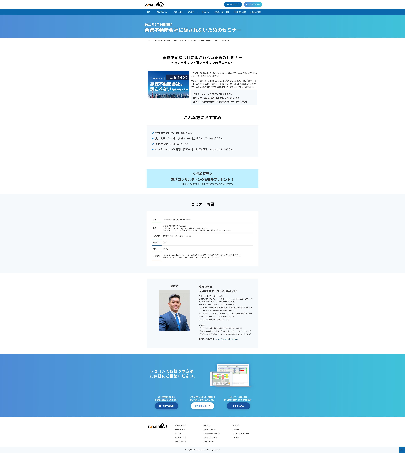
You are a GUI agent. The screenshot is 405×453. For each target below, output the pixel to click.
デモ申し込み (238, 405)
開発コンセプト (180, 441)
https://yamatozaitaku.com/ (227, 339)
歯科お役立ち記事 (240, 12)
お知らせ (207, 425)
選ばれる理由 (178, 12)
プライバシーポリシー (241, 433)
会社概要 (236, 429)
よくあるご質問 (255, 12)
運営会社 (236, 425)
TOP (148, 12)
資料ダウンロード (254, 4)
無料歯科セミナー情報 (221, 12)
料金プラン (205, 12)
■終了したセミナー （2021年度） (185, 40)
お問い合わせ (234, 4)
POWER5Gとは (162, 12)
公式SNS (236, 437)
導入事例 (191, 12)
